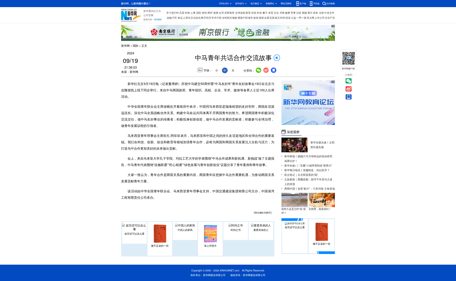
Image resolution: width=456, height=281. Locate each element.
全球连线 (240, 13)
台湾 (221, 13)
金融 (169, 18)
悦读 (288, 18)
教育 (248, 13)
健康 (287, 13)
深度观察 (293, 131)
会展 (266, 18)
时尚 (282, 18)
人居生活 (188, 18)
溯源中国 (243, 18)
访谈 (298, 13)
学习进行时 (172, 13)
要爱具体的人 (260, 230)
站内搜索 (330, 3)
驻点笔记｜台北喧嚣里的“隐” (301, 174)
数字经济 (206, 18)
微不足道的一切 (160, 246)
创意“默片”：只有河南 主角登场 (316, 188)
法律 (321, 13)
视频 (304, 13)
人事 (193, 13)
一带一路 (301, 18)
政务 (315, 13)
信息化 (197, 18)
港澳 (215, 13)
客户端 (303, 3)
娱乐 (277, 18)
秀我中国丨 (291, 188)
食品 (180, 18)
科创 (259, 13)
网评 (210, 13)
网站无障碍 (286, 3)
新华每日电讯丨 (293, 170)
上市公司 (320, 18)
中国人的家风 (185, 230)
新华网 (125, 45)
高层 (181, 13)
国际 (198, 13)
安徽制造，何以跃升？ (316, 170)
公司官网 (148, 15)
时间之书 (236, 230)
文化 (276, 13)
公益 (293, 18)
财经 (204, 13)
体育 (270, 13)
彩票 (272, 18)
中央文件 (329, 13)
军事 (293, 13)
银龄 (234, 18)
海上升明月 (210, 246)
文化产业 (330, 18)
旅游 (255, 18)
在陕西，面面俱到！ (320, 209)
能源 (261, 18)
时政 (187, 13)
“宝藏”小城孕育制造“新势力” (315, 165)
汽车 (174, 18)
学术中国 (216, 18)
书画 (281, 13)
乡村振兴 (227, 18)
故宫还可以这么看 (134, 233)
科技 (253, 13)
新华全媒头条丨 (319, 142)
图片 (310, 13)
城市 (250, 18)
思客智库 (229, 13)
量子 (265, 13)
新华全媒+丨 (291, 165)
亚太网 (310, 18)
